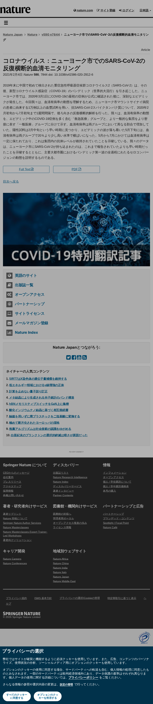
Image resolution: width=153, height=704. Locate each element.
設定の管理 (66, 684)
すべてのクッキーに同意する (16, 696)
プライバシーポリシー (83, 677)
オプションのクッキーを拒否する (47, 696)
